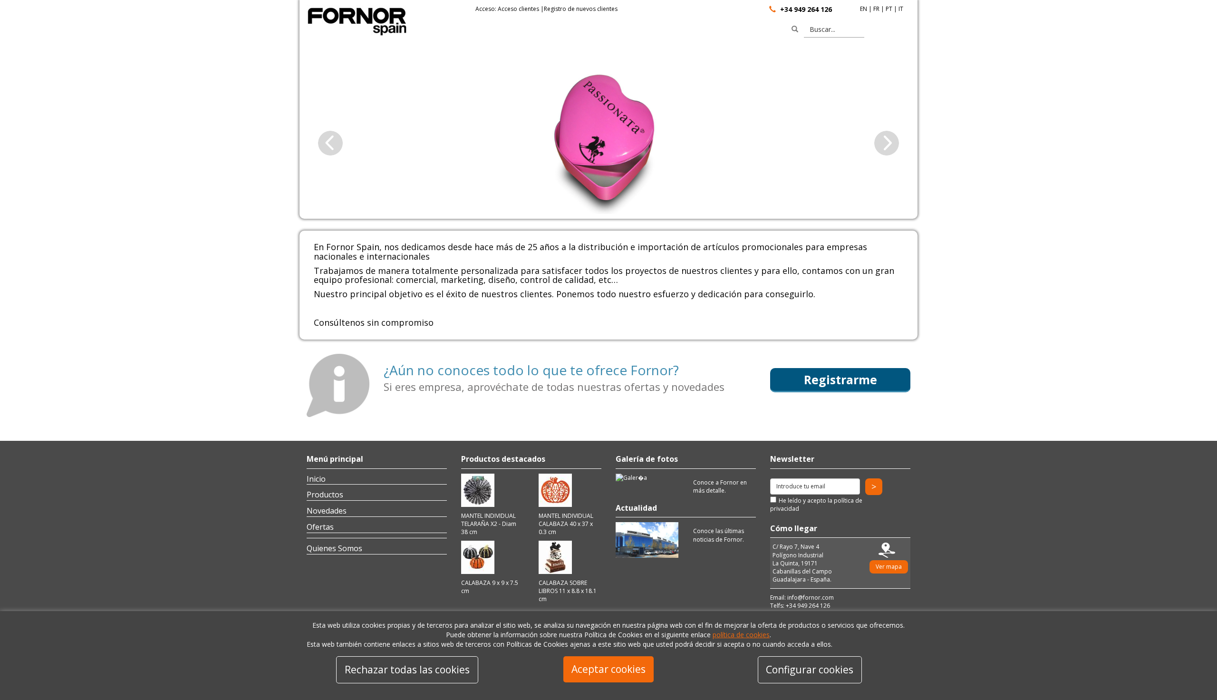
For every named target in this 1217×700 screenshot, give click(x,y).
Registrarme (840, 379)
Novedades (327, 511)
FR (876, 9)
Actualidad (636, 508)
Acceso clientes (518, 9)
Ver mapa (889, 567)
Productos (325, 494)
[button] (330, 142)
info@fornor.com (810, 597)
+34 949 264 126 (806, 9)
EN (863, 9)
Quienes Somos (334, 548)
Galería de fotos (647, 459)
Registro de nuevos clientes (581, 9)
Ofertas (320, 527)
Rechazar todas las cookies (407, 669)
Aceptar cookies (608, 669)
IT (900, 9)
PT (889, 9)
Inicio (316, 479)
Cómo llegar (793, 528)
